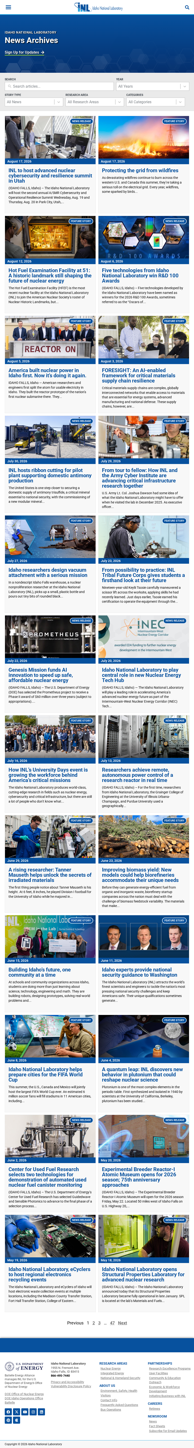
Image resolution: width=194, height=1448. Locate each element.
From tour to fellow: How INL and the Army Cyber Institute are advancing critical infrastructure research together (139, 478)
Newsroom (157, 1416)
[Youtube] (24, 1411)
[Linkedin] (41, 1411)
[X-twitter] (16, 1411)
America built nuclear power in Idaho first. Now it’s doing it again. (47, 372)
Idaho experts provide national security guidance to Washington (139, 972)
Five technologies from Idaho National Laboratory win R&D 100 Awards (140, 275)
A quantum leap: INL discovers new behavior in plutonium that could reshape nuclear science (142, 1074)
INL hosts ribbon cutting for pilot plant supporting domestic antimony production (50, 475)
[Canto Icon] (16, 1420)
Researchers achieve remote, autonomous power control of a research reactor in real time (137, 775)
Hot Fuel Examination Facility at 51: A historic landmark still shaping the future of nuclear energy (50, 275)
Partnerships (160, 1363)
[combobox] (148, 86)
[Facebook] (8, 1411)
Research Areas (113, 1363)
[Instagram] (33, 1411)
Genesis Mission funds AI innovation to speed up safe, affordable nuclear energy (41, 675)
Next (122, 1322)
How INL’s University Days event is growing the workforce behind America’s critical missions (48, 775)
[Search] (187, 7)
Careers (155, 1403)
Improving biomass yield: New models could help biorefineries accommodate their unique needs (140, 875)
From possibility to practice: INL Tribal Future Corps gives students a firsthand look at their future (143, 575)
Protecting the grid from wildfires (140, 170)
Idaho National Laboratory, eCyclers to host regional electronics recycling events (49, 1274)
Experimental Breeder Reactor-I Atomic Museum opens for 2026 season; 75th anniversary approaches (139, 1177)
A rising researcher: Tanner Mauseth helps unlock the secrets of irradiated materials (50, 875)
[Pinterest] (8, 1420)
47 (112, 1322)
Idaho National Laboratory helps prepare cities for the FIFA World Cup (46, 1074)
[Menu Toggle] (8, 7)
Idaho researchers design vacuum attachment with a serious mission (48, 572)
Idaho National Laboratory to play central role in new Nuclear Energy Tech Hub (141, 675)
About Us (107, 1386)
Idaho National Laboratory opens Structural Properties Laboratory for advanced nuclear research (143, 1274)
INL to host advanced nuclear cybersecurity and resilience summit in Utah (50, 176)
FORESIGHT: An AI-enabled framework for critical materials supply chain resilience (138, 375)
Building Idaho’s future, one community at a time (40, 972)
